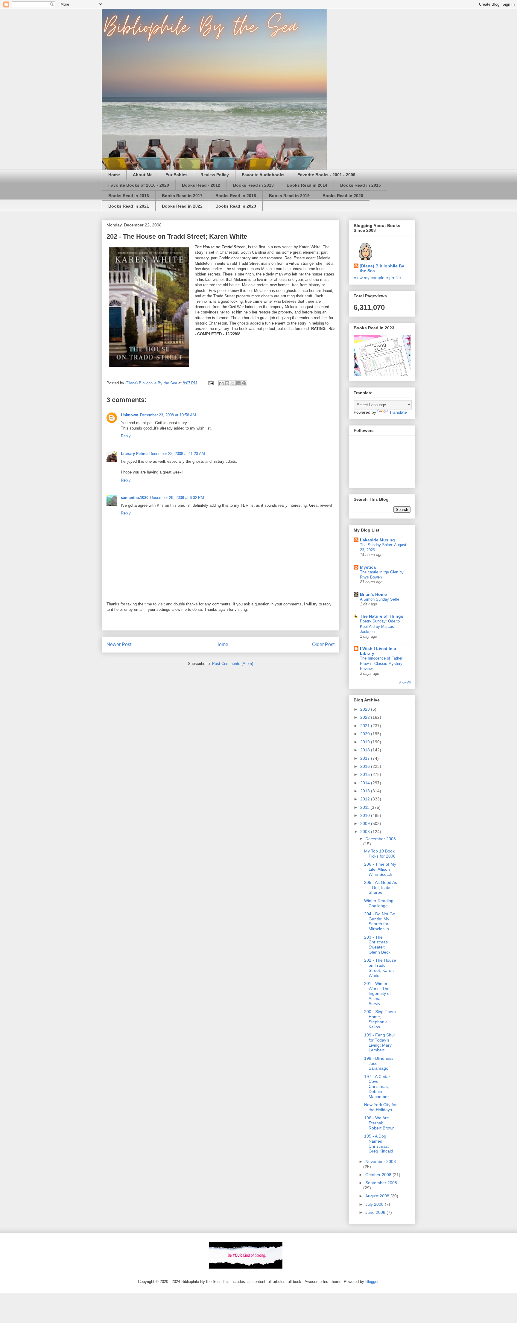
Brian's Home (373, 594)
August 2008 (377, 1195)
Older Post (323, 644)
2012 (365, 799)
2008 (365, 831)
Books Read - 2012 (201, 185)
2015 (365, 774)
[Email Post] (210, 383)
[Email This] (221, 383)
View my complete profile (377, 277)
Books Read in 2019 (289, 195)
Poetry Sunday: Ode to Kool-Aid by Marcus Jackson (380, 626)
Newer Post (119, 644)
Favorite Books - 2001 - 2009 (326, 174)
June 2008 (376, 1212)
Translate (398, 412)
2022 (365, 717)
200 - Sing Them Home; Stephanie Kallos (380, 1019)
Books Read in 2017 (182, 195)
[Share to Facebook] (238, 383)
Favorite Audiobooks (263, 174)
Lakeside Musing (377, 540)
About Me (143, 174)
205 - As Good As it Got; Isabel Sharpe (380, 887)
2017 (365, 758)
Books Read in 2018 (235, 195)
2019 (365, 741)
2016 (365, 766)
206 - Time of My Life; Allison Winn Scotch (380, 869)
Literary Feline (134, 453)
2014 (365, 782)
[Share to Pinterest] (244, 383)
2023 (365, 709)
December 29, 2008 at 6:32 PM (177, 497)
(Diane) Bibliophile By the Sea (382, 268)
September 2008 (381, 1182)
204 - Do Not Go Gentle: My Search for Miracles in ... (379, 921)
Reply (126, 436)
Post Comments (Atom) (232, 663)
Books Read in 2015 (360, 185)
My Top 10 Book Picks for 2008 (380, 853)
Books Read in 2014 (307, 185)
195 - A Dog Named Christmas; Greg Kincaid (378, 1143)
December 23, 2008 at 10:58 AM (168, 415)
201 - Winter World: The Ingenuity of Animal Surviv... (377, 993)
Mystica (368, 567)
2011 (365, 807)
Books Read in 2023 (235, 206)
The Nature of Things (381, 616)
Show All (404, 682)
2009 (365, 823)
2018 (365, 749)
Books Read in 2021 (128, 206)
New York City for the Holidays (380, 1107)
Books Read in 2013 (253, 185)
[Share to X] (233, 383)
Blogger (371, 1281)
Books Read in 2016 (128, 195)
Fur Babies (176, 174)
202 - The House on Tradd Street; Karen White (380, 968)
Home (114, 174)
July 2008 (375, 1204)
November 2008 (380, 1161)
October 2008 (379, 1174)
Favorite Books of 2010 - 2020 (138, 185)
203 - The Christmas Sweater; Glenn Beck (377, 944)
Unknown (129, 415)
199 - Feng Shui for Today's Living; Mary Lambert (379, 1042)
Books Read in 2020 (343, 195)
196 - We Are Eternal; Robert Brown (379, 1122)
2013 (365, 790)
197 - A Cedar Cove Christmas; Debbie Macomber (377, 1086)
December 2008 (380, 838)
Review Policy (214, 174)
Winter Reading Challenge (378, 903)
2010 (365, 815)
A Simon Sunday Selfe (379, 599)
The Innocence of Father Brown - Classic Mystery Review (381, 663)
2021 (365, 725)
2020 (365, 733)
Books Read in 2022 (182, 206)
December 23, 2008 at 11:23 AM (177, 453)
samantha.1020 (134, 497)
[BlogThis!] (227, 383)
